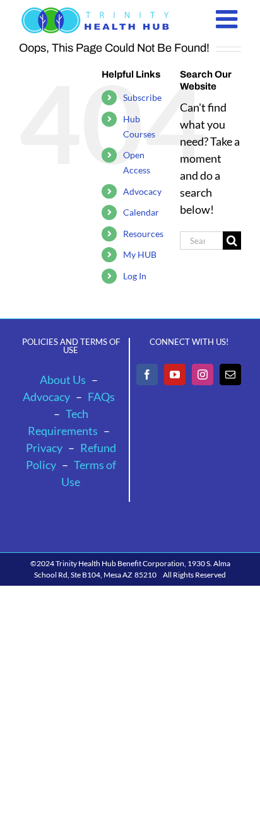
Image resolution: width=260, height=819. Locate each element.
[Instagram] (202, 374)
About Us (63, 379)
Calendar (141, 212)
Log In (134, 275)
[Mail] (230, 374)
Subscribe (142, 97)
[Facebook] (147, 374)
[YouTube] (175, 374)
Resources (143, 233)
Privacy (44, 448)
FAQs (101, 397)
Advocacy (142, 191)
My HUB (140, 254)
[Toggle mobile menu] (228, 19)
